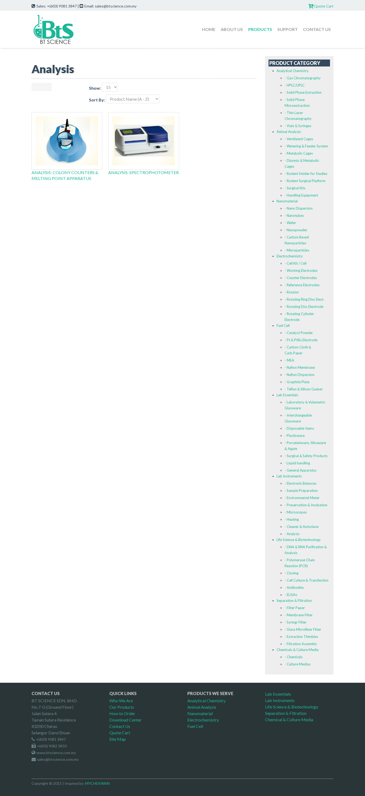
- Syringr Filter (295, 622)
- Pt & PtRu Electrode (301, 340)
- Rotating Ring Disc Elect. (304, 299)
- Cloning (291, 573)
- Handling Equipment (301, 195)
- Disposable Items (299, 428)
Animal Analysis (289, 132)
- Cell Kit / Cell (295, 263)
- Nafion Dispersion (299, 374)
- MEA (289, 360)
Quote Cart (323, 6)
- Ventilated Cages (299, 139)
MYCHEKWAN (97, 783)
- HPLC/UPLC (295, 85)
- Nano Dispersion (299, 208)
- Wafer (290, 223)
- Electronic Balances (300, 483)
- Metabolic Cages (299, 153)
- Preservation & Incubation (306, 505)
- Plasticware (295, 435)
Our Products (121, 706)
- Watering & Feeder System (306, 146)
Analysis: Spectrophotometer (143, 172)
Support (287, 29)
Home (208, 29)
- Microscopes (296, 512)
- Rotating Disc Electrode (304, 306)
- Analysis (292, 534)
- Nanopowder (296, 230)
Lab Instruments (289, 476)
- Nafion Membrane (300, 367)
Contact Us (317, 29)
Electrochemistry (290, 256)
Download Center (125, 719)
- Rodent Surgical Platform (305, 181)
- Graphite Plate (297, 382)
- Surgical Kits (295, 188)
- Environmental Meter (302, 498)
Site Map (117, 739)
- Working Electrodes (301, 270)
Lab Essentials (287, 395)
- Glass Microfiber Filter (303, 629)
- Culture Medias (297, 664)
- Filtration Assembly (301, 644)
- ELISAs (291, 595)
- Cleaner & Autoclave (302, 526)
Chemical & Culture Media (289, 719)
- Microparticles (297, 250)
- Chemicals (293, 657)
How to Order (122, 713)
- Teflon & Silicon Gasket (304, 389)
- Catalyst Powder (299, 333)
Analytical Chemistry (293, 71)
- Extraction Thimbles (301, 636)
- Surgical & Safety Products (306, 456)
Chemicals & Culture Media (298, 650)
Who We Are (121, 700)
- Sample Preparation (301, 490)
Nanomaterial (287, 201)
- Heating (292, 519)
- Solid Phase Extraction (303, 92)
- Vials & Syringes (298, 126)
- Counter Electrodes (301, 278)
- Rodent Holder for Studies (306, 173)
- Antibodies (294, 587)
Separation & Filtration (294, 600)
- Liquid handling (297, 463)
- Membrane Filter (299, 615)
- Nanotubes (294, 215)
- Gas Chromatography (303, 78)
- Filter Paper (295, 608)
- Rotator (292, 292)
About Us (232, 29)
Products (260, 29)
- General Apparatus (300, 470)
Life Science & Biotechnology (299, 540)
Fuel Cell (283, 325)
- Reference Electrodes (302, 285)
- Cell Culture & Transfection (306, 580)
